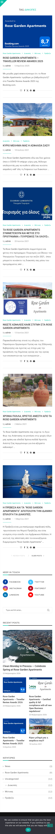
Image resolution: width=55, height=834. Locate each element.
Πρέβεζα (28, 798)
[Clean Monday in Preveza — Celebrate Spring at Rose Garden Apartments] (27, 646)
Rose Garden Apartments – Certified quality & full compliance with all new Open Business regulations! (40, 703)
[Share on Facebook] (24, 90)
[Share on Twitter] (27, 90)
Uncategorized (28, 779)
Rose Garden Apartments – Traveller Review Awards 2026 (13, 699)
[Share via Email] (34, 90)
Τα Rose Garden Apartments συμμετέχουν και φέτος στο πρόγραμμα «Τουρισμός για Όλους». (26, 233)
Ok (28, 830)
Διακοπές (30, 785)
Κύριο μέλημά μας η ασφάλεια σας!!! (26, 145)
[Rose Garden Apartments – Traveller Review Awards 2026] (14, 685)
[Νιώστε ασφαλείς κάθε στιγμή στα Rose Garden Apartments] (27, 298)
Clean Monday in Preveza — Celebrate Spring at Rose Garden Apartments (24, 668)
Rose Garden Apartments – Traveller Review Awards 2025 (13, 740)
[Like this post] (21, 90)
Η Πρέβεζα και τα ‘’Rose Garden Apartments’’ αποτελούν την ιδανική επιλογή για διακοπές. (27, 511)
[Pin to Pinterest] (31, 90)
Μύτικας (28, 791)
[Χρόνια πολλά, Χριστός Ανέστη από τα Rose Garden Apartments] (27, 390)
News (28, 766)
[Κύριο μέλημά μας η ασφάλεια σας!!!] (27, 119)
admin (8, 66)
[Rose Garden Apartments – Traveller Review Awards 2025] (27, 31)
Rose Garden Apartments (28, 772)
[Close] (3, 3)
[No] (50, 825)
